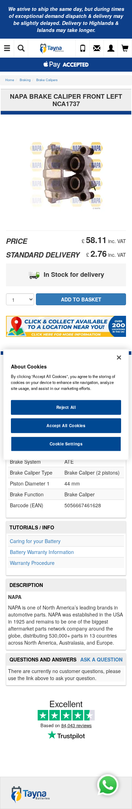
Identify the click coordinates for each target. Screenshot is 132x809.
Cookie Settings (66, 443)
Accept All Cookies (65, 425)
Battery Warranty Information (42, 551)
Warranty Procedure (32, 562)
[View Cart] (125, 48)
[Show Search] (21, 48)
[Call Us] (83, 48)
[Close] (119, 357)
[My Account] (111, 48)
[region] (65, 404)
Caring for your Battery (35, 540)
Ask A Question (101, 659)
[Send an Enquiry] (97, 48)
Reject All (66, 407)
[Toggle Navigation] (7, 48)
